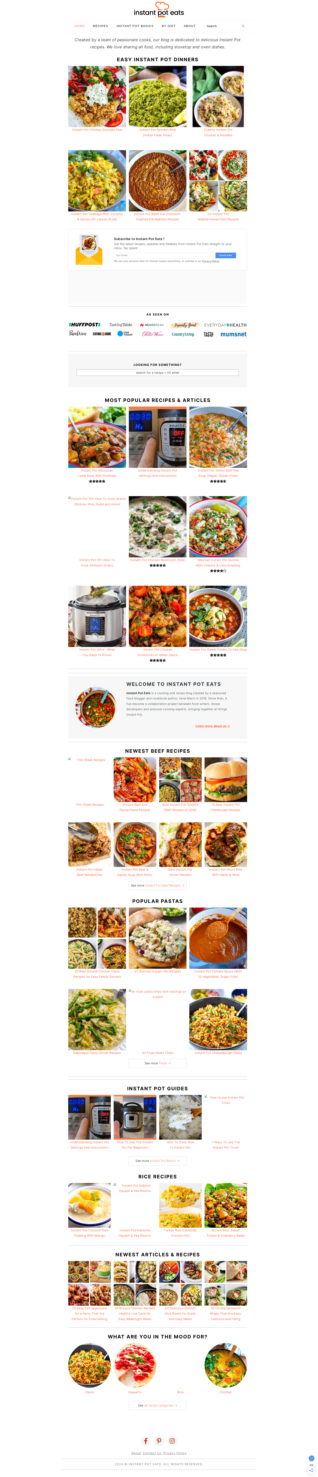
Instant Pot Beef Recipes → (165, 885)
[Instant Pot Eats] (159, 16)
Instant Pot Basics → (165, 1160)
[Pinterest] (159, 1441)
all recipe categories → (160, 1405)
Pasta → (165, 1063)
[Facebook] (146, 1441)
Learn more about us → (213, 726)
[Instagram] (172, 1441)
